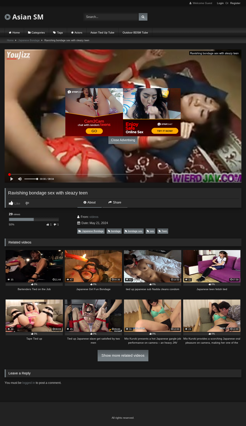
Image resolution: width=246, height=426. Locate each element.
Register (235, 3)
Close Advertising (123, 140)
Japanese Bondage (29, 40)
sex (152, 231)
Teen (164, 231)
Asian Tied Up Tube (102, 32)
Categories (38, 32)
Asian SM (27, 17)
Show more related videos (123, 355)
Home (16, 32)
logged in (28, 382)
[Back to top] (234, 414)
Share (116, 202)
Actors (78, 32)
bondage (116, 231)
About (91, 202)
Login (220, 3)
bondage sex (135, 231)
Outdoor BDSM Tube (135, 32)
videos (93, 216)
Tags (60, 32)
